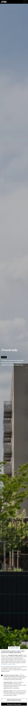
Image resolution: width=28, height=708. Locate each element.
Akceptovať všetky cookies (14, 704)
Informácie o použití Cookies (8, 664)
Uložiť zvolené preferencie (14, 700)
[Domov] (4, 2)
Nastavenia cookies (14, 648)
